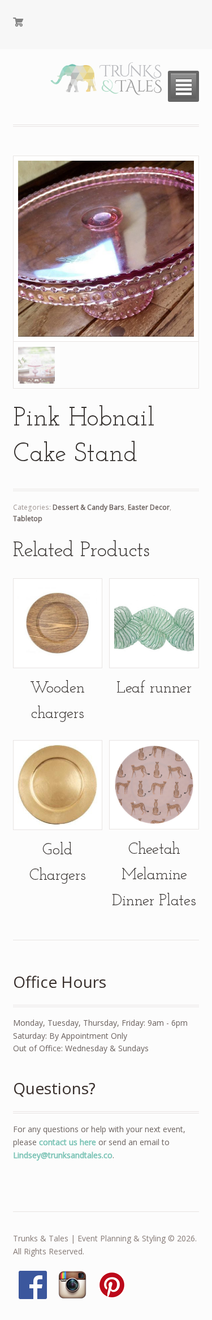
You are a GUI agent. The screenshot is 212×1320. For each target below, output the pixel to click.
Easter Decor (149, 507)
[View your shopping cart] (57, 25)
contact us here (67, 1142)
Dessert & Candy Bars (88, 507)
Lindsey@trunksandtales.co (63, 1155)
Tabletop (27, 518)
